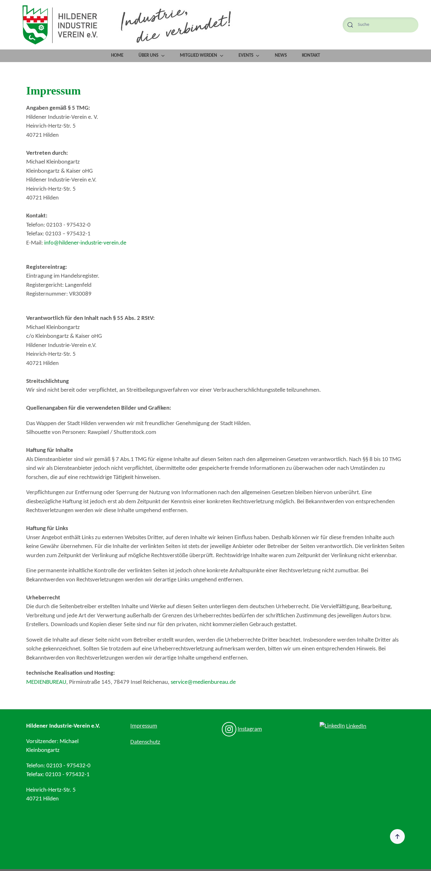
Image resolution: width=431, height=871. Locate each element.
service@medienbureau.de (203, 682)
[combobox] (380, 24)
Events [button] (246, 55)
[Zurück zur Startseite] (60, 24)
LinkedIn (356, 727)
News (281, 55)
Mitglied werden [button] (198, 55)
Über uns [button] (148, 55)
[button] (397, 836)
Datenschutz (145, 742)
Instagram (250, 729)
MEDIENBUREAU (46, 682)
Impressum (143, 726)
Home (117, 55)
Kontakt (311, 55)
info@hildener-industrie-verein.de (85, 243)
